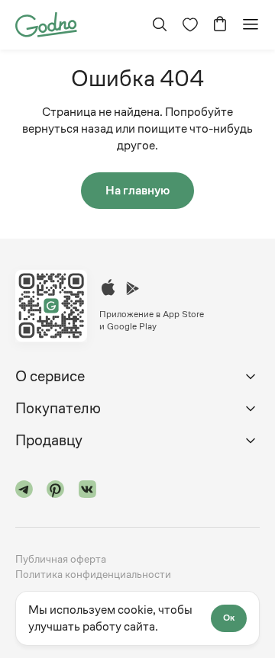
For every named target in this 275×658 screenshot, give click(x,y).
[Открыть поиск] (159, 24)
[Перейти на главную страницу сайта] (46, 23)
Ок (229, 617)
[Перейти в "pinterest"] (56, 491)
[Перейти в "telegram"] (24, 491)
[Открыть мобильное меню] (250, 24)
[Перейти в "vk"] (88, 491)
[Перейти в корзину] (220, 24)
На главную (137, 190)
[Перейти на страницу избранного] (190, 24)
